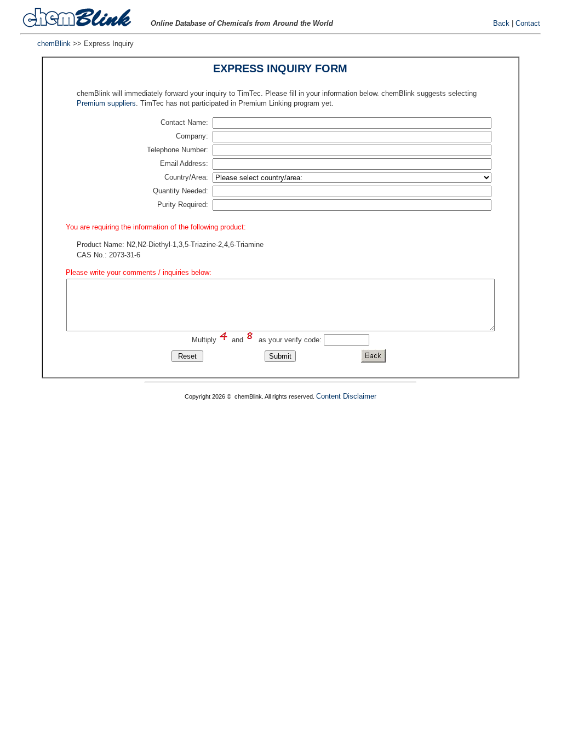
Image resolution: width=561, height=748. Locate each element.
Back (501, 23)
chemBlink (54, 43)
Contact (528, 23)
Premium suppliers (106, 103)
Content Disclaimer (346, 396)
